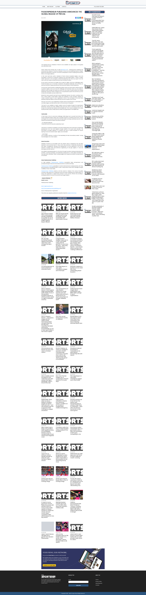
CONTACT (64, 6)
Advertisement (99, 583)
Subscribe (78, 585)
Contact (97, 585)
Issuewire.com (64, 69)
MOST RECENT (50, 6)
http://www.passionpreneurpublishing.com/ (51, 188)
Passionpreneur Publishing (57, 162)
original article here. (72, 193)
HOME (43, 6)
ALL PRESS (57, 6)
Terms (97, 579)
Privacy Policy (99, 581)
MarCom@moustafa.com (47, 186)
